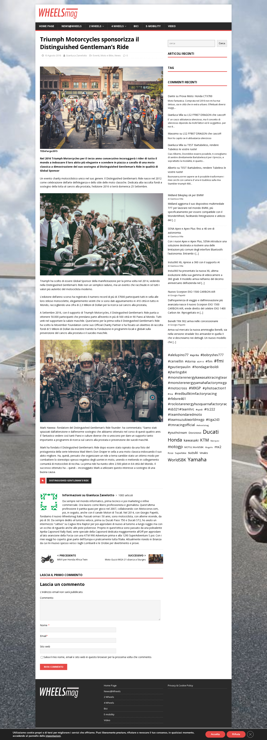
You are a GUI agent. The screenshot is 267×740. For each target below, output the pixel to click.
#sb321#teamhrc (181, 409)
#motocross (177, 388)
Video (172, 26)
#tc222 (209, 409)
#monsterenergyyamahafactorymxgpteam (201, 382)
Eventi (96, 55)
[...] (173, 220)
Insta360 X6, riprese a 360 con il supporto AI (194, 262)
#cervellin (175, 361)
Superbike (180, 453)
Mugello (209, 447)
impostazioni (53, 736)
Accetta (215, 734)
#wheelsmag (203, 425)
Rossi (170, 453)
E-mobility (153, 26)
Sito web (45, 646)
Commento (46, 597)
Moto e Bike (107, 55)
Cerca (222, 43)
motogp (175, 446)
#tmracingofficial (181, 425)
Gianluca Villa (175, 115)
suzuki (193, 452)
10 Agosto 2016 (53, 55)
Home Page (46, 26)
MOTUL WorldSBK (194, 447)
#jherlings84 (177, 372)
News (118, 55)
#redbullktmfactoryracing (196, 393)
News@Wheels (72, 26)
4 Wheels (117, 26)
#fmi (219, 361)
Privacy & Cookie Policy (180, 685)
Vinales (204, 453)
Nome (44, 625)
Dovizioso (195, 432)
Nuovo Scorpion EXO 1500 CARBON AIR (191, 291)
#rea (170, 394)
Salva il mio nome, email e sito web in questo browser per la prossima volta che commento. (98, 657)
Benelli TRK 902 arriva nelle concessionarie (193, 321)
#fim (208, 361)
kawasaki (191, 440)
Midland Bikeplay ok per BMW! (186, 195)
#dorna (190, 361)
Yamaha (197, 459)
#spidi (199, 409)
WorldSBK (177, 459)
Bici (136, 26)
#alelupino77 (178, 355)
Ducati (211, 431)
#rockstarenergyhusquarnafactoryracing (200, 404)
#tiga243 (213, 420)
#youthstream (177, 433)
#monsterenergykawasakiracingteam (198, 377)
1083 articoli (125, 495)
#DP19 (200, 361)
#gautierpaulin (179, 367)
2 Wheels (95, 26)
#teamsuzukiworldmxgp (186, 420)
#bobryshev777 (212, 355)
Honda (175, 440)
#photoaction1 (214, 388)
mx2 (218, 447)
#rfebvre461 (177, 399)
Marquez (215, 440)
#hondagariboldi (205, 367)
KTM (204, 440)
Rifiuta (236, 734)
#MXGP (195, 388)
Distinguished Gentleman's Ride (69, 480)
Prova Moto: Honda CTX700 (195, 96)
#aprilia (194, 355)
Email (43, 636)
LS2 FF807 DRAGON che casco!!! (206, 115)
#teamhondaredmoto (185, 414)
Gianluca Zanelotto (76, 55)
